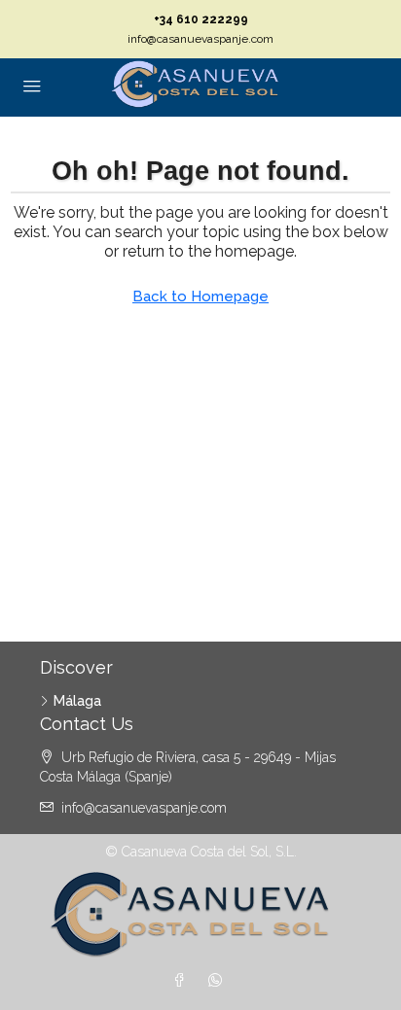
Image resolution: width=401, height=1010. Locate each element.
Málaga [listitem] (77, 701)
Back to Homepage (200, 296)
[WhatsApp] (219, 981)
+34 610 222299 (201, 19)
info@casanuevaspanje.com (200, 39)
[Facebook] (183, 981)
